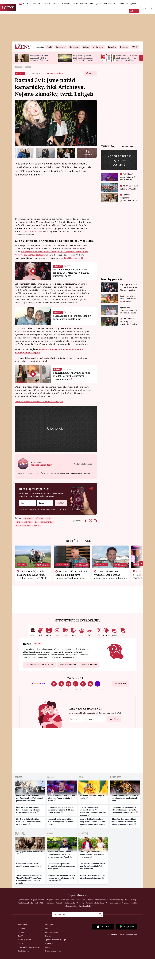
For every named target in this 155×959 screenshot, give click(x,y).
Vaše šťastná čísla (75, 678)
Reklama (21, 932)
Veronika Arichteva (33, 231)
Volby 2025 (39, 903)
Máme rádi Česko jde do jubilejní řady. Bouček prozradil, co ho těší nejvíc (60, 821)
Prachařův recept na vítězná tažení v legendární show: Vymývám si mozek (61, 798)
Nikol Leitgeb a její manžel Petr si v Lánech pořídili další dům (72, 317)
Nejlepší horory (53, 900)
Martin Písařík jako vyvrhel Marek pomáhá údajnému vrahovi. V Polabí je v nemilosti (109, 576)
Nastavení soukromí (53, 951)
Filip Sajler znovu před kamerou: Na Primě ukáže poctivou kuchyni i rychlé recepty (128, 299)
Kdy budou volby (101, 900)
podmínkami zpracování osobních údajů (53, 509)
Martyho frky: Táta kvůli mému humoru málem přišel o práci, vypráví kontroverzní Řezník (59, 854)
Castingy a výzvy (51, 932)
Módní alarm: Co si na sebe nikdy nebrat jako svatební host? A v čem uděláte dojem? (127, 58)
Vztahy (47, 3)
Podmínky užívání (24, 940)
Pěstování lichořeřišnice (95, 903)
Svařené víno (49, 903)
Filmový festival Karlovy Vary (102, 3)
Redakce (48, 947)
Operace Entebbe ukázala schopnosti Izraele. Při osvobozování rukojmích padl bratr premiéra (93, 811)
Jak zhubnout (24, 900)
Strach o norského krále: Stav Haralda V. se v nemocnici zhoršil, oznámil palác (29, 821)
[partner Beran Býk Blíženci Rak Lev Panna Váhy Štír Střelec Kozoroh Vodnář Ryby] (96, 719)
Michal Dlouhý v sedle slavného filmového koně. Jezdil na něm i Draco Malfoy (33, 575)
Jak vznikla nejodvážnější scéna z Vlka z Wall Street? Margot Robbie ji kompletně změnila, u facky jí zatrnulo (29, 879)
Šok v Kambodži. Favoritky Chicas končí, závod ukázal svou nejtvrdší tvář (128, 321)
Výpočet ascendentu (113, 903)
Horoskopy (66, 3)
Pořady (121, 3)
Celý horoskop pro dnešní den (39, 664)
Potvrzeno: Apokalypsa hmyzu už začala (92, 797)
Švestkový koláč (85, 906)
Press (47, 928)
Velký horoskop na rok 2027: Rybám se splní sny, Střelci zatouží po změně (83, 57)
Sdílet (91, 74)
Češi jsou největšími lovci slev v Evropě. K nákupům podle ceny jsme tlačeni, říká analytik (28, 810)
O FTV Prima (22, 925)
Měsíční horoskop (67, 664)
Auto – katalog (130, 900)
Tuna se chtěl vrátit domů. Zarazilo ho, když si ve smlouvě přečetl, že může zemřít (71, 576)
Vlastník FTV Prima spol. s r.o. (29, 947)
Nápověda (49, 943)
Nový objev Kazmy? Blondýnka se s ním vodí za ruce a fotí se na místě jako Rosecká (61, 877)
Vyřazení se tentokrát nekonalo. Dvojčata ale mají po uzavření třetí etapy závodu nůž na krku (129, 310)
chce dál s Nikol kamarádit (71, 258)
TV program (65, 900)
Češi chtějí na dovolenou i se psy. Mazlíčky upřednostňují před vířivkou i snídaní (92, 866)
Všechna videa (129, 146)
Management (50, 925)
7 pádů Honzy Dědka (25, 903)
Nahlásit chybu (23, 951)
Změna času (75, 900)
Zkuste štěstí (121, 684)
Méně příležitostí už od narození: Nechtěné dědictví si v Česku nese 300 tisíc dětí (41, 58)
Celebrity (37, 3)
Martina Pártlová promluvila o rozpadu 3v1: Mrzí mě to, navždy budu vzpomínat (71, 272)
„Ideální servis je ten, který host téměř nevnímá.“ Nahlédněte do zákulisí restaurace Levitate (124, 821)
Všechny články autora (83, 464)
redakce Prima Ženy (54, 73)
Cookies (20, 943)
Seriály (55, 3)
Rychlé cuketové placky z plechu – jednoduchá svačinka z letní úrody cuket (125, 798)
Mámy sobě (131, 3)
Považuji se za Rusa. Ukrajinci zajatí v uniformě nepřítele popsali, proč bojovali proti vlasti (29, 798)
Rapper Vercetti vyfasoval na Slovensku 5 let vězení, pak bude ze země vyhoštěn (61, 866)
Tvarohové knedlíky (129, 903)
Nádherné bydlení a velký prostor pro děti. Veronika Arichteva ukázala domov (71, 375)
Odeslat (60, 503)
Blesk (67, 299)
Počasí (90, 900)
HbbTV (20, 936)
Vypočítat (114, 719)
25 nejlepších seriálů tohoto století (29, 852)
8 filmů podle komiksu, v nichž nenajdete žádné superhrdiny (27, 865)
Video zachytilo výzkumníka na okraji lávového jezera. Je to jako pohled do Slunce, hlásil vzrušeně (92, 821)
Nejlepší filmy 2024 (38, 900)
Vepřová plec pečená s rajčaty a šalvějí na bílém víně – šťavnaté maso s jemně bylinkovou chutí (124, 810)
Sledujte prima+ (80, 3)
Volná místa (22, 928)
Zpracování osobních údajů (55, 940)
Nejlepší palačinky (70, 906)
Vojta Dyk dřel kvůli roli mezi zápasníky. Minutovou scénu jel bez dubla (129, 287)
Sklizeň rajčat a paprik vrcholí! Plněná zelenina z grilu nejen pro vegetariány (92, 854)
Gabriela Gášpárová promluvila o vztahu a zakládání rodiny (129, 198)
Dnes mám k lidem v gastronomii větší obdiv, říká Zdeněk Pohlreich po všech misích (61, 810)
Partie (84, 900)
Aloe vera (80, 903)
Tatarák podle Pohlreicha (65, 903)
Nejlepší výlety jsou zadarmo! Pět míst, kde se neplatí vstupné (92, 876)
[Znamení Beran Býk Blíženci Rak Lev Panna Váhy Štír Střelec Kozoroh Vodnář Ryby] (45, 503)
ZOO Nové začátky (116, 900)
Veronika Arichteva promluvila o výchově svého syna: (39, 401)
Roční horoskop (89, 664)
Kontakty (48, 936)
